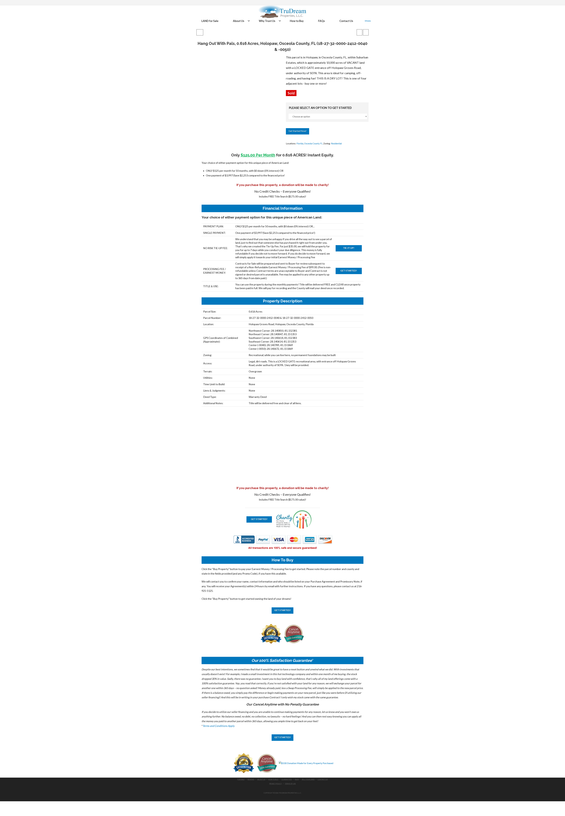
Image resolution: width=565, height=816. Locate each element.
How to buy (273, 779)
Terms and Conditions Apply (219, 725)
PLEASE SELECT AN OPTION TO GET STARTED (320, 107)
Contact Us (323, 779)
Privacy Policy (275, 784)
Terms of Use (290, 784)
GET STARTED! (348, 270)
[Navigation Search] (361, 21)
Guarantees (286, 779)
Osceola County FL (313, 143)
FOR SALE (241, 779)
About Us (261, 779)
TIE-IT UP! (348, 247)
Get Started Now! (297, 130)
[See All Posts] (199, 32)
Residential (336, 143)
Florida (299, 143)
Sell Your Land (308, 779)
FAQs (297, 779)
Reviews (250, 779)
